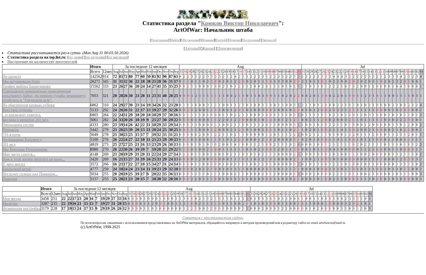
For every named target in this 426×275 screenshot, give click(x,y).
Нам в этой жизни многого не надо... (33, 159)
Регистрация (159, 40)
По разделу (11, 76)
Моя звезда (11, 198)
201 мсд (9, 144)
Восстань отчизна (17, 110)
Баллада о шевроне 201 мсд (25, 120)
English (221, 40)
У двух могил (13, 164)
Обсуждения (190, 40)
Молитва (10, 203)
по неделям (95, 57)
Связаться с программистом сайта (212, 218)
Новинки (208, 40)
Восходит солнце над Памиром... (30, 174)
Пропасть (10, 130)
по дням (75, 57)
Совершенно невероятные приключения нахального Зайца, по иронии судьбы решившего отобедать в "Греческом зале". (44, 95)
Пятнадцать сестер (18, 125)
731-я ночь (11, 134)
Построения (250, 40)
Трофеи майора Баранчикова (26, 86)
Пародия (9, 179)
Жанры (208, 48)
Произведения (229, 48)
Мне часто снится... (18, 154)
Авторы (191, 48)
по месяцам (117, 57)
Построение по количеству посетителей (42, 62)
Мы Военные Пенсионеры (24, 149)
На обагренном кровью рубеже (28, 105)
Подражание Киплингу (22, 139)
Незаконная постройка (21, 208)
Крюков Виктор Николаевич (240, 23)
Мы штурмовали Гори (21, 81)
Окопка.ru (268, 40)
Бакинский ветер (16, 169)
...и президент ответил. (21, 115)
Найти (175, 40)
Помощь (234, 40)
